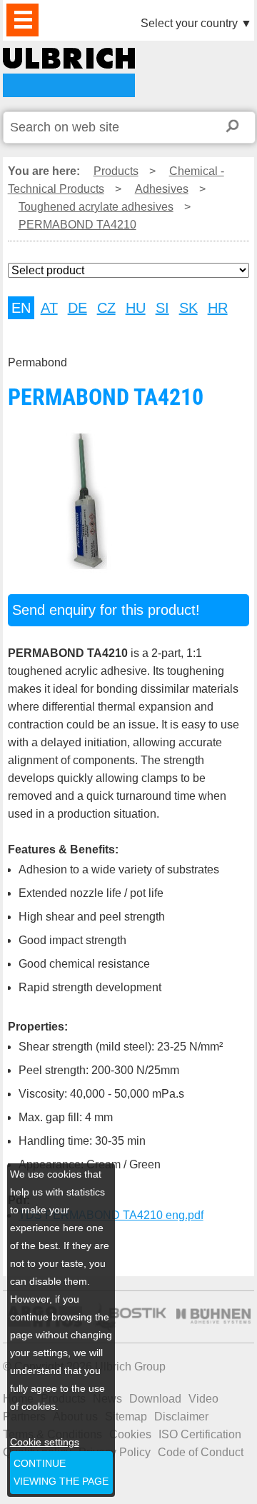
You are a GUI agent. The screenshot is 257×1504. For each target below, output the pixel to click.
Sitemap (126, 1416)
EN (21, 308)
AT (49, 308)
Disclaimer (181, 1416)
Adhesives (161, 189)
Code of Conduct (200, 1452)
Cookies (130, 1434)
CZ (106, 308)
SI (162, 308)
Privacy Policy (115, 1452)
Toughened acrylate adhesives (96, 207)
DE (77, 308)
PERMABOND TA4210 (69, 72)
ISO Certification (199, 1434)
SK (188, 308)
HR (218, 308)
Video (203, 1399)
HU (136, 308)
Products (116, 171)
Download (155, 1399)
